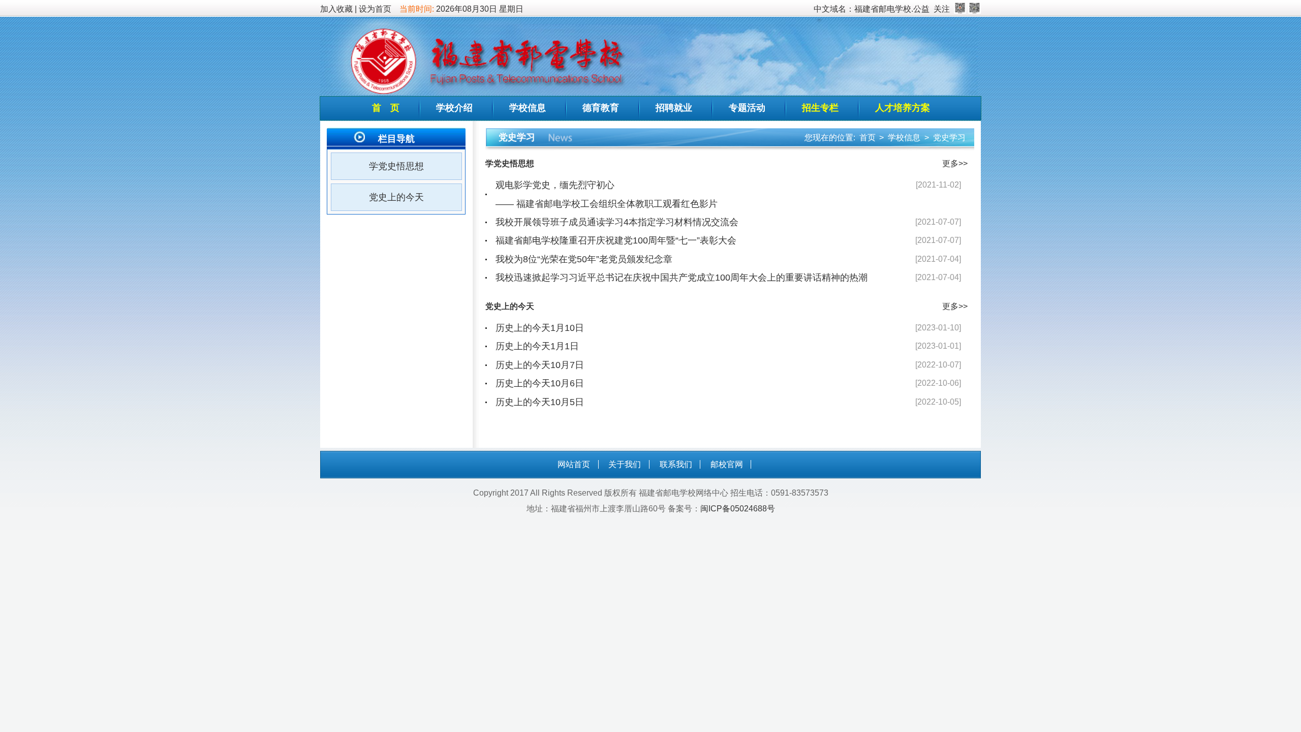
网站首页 (573, 464)
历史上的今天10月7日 (539, 365)
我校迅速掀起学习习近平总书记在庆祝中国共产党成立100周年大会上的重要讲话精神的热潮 (681, 277)
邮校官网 (726, 464)
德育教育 (600, 108)
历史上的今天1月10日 (539, 328)
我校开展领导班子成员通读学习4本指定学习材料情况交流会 (616, 222)
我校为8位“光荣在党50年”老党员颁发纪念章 (583, 259)
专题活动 (747, 108)
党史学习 (949, 137)
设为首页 (375, 9)
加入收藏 (336, 9)
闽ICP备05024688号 (737, 508)
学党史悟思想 (396, 166)
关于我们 (624, 464)
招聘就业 (674, 108)
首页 (867, 137)
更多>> (955, 163)
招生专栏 (820, 108)
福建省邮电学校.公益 (892, 9)
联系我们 (676, 464)
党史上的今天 (396, 197)
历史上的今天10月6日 (539, 383)
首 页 (385, 108)
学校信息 (527, 108)
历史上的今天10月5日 (539, 402)
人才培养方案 (902, 108)
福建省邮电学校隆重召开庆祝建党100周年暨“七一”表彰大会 (615, 240)
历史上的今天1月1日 (537, 346)
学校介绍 (454, 108)
